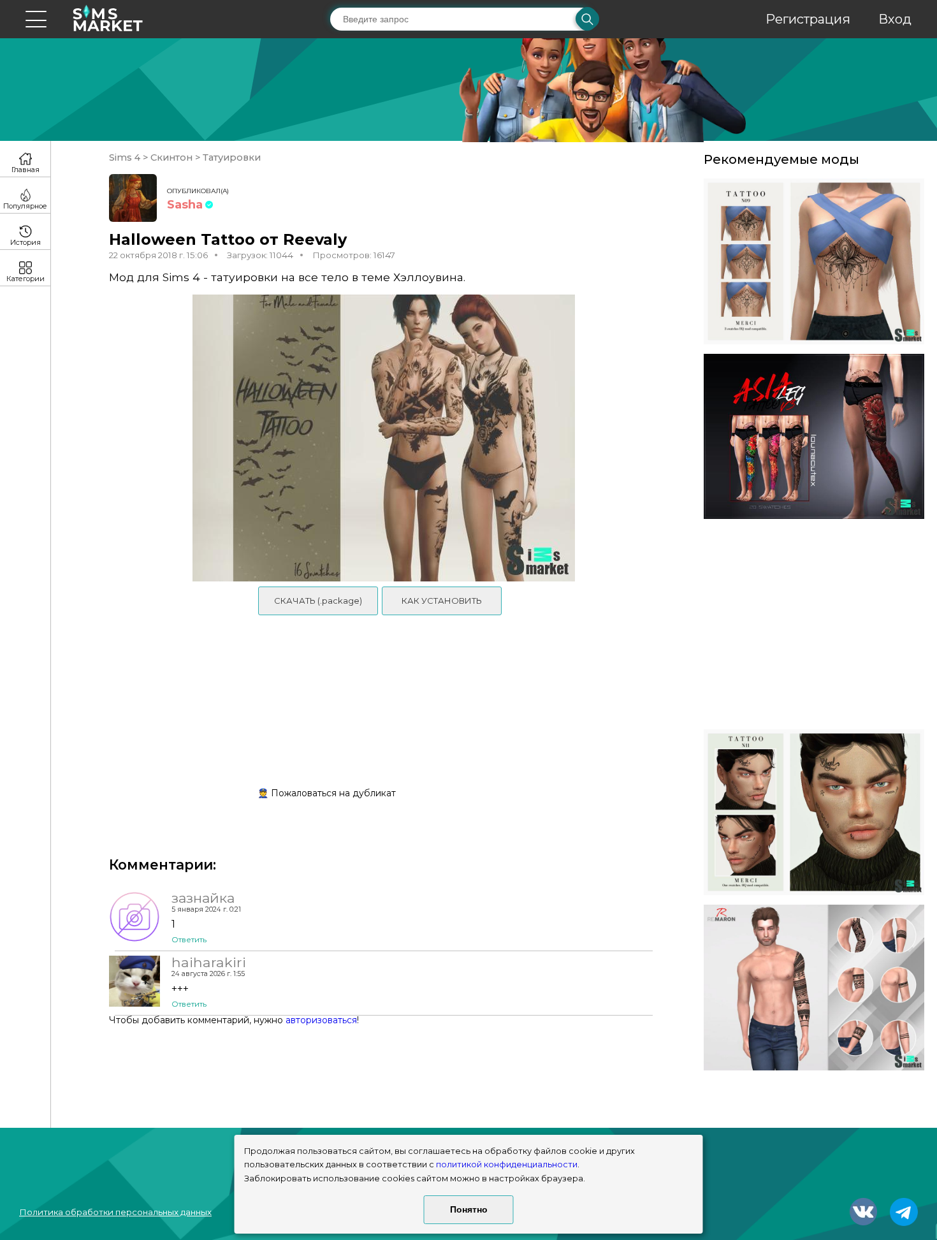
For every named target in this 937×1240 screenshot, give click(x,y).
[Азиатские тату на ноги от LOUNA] (814, 437)
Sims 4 (126, 157)
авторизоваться (321, 1020)
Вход (895, 19)
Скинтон (171, 157)
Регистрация (808, 19)
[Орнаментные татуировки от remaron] (814, 987)
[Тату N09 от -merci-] (814, 261)
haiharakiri (208, 962)
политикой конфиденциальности (506, 1164)
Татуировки (230, 157)
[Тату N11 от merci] (814, 812)
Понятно (469, 1209)
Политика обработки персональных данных (115, 1212)
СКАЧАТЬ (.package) (318, 600)
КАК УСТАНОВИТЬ (442, 600)
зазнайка (203, 897)
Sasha (185, 204)
